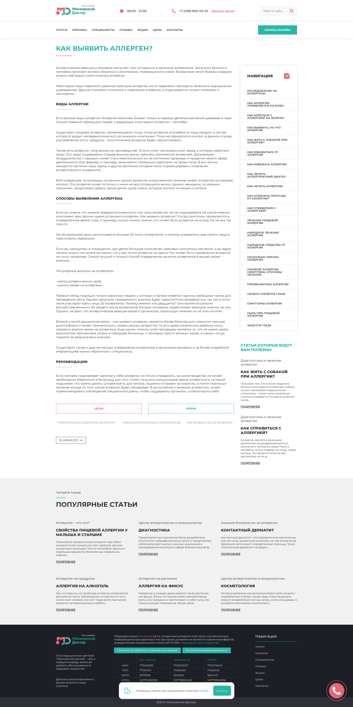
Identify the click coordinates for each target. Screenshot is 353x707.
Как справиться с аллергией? (261, 209)
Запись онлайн (277, 29)
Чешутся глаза (259, 325)
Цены (157, 30)
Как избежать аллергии (267, 164)
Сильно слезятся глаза (266, 293)
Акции (142, 30)
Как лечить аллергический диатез (266, 175)
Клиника (79, 30)
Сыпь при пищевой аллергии (263, 314)
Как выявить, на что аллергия (209, 422)
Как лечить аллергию (265, 186)
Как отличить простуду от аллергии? (266, 197)
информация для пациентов (199, 642)
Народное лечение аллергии (263, 234)
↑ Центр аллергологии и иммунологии (151, 422)
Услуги (61, 30)
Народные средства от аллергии (266, 246)
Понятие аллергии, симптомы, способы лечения (264, 272)
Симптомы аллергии (264, 303)
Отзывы (126, 30)
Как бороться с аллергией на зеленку (86, 422)
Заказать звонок (223, 11)
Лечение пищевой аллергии (262, 222)
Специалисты (103, 30)
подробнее (250, 406)
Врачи (191, 408)
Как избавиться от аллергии (262, 153)
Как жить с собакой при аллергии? (267, 141)
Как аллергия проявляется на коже (265, 104)
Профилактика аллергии (268, 284)
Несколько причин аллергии (263, 258)
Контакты (175, 30)
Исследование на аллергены (262, 92)
